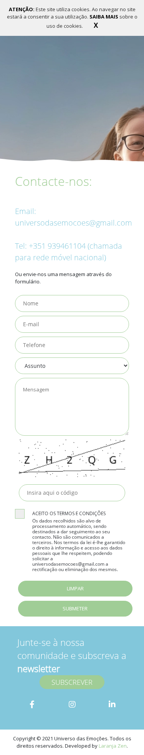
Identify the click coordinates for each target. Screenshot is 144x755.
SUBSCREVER (72, 682)
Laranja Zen (113, 745)
